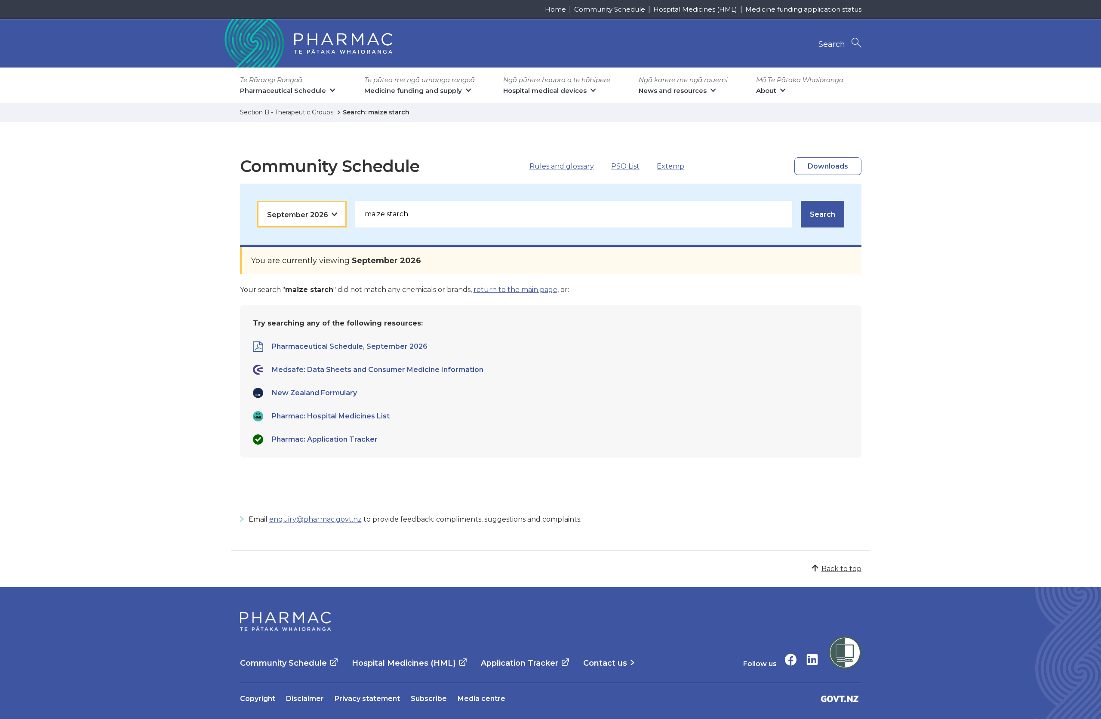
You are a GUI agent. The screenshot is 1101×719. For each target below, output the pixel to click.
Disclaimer (305, 698)
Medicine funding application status (803, 9)
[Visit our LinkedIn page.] (812, 659)
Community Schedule (609, 9)
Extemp (670, 166)
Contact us (605, 663)
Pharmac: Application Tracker (325, 439)
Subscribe (429, 698)
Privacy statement (367, 698)
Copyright (257, 698)
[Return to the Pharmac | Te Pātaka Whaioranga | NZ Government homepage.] (307, 43)
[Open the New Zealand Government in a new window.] (839, 699)
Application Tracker (519, 663)
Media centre (481, 698)
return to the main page (515, 290)
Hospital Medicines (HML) (695, 9)
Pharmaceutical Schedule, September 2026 (349, 346)
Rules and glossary (561, 166)
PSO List (625, 166)
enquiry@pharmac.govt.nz (315, 519)
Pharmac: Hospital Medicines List (331, 416)
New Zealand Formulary (314, 393)
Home (555, 9)
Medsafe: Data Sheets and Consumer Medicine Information (377, 370)
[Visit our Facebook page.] (790, 659)
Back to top (841, 569)
